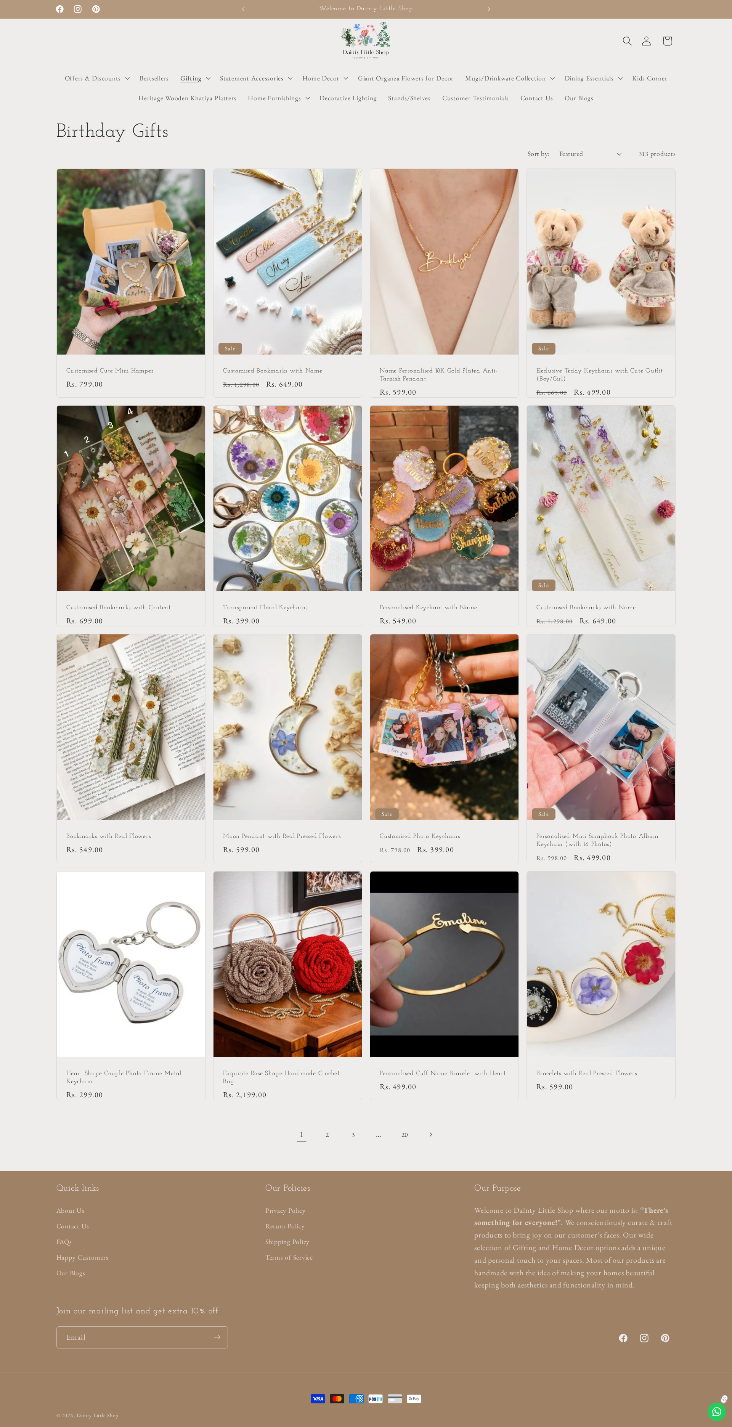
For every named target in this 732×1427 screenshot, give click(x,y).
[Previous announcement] (243, 9)
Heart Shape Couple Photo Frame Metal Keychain (123, 1078)
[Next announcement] (488, 9)
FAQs (64, 1241)
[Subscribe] (217, 1337)
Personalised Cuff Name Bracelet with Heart (443, 1074)
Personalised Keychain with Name (428, 608)
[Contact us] (717, 1412)
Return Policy (285, 1226)
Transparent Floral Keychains (265, 608)
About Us (70, 1210)
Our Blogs (70, 1272)
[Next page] (430, 1134)
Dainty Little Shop (98, 1415)
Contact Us (73, 1226)
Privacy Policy (285, 1210)
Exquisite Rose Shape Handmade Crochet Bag (281, 1078)
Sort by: (539, 153)
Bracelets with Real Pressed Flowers (586, 1074)
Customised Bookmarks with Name (273, 371)
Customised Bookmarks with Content (118, 608)
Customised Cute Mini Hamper (110, 371)
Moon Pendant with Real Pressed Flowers (282, 837)
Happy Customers (82, 1257)
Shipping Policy (287, 1241)
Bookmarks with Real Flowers (108, 837)
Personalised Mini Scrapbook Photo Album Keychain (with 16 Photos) (597, 841)
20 (404, 1134)
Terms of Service (289, 1257)
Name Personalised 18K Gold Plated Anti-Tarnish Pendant (439, 375)
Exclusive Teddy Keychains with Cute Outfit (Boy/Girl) (599, 375)
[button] (627, 40)
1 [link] (302, 1134)
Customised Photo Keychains (420, 837)
